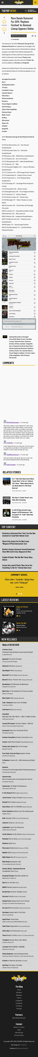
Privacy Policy (19, 1035)
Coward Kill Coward (8, 723)
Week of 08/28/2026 (10, 644)
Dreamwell (5, 730)
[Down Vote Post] (4, 29)
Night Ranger (6, 857)
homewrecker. (7, 776)
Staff (19, 1030)
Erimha (11, 344)
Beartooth (5, 675)
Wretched (12, 357)
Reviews (19, 992)
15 (35, 36)
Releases (19, 995)
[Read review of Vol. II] (8, 611)
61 (19, 630)
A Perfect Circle (7, 649)
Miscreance (6, 848)
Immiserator (6, 786)
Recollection (6, 892)
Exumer (4, 742)
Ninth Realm (6, 862)
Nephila (4, 852)
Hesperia (5, 767)
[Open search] (35, 2)
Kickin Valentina (7, 811)
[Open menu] (2, 2)
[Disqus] (19, 394)
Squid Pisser (6, 919)
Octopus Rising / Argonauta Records (13, 868)
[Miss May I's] (7, 500)
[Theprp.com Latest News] (19, 978)
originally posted (7, 60)
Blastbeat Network (22, 1048)
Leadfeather (6, 827)
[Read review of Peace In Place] (8, 628)
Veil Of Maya (24, 355)
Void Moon (5, 965)
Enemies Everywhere (9, 737)
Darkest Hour (19, 341)
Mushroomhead (14, 348)
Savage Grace (6, 901)
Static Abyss (6, 931)
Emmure (28, 341)
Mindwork (5, 843)
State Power (6, 926)
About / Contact (19, 1027)
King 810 (29, 344)
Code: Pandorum (7, 702)
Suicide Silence (27, 351)
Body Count (21, 339)
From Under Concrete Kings (11, 753)
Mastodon (5, 839)
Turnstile (5, 947)
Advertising (19, 1032)
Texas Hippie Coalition (17, 353)
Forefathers (23, 1045)
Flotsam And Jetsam (8, 746)
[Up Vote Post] (4, 21)
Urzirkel (4, 960)
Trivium (27, 353)
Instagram (19, 1000)
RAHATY (4, 887)
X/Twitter (19, 1006)
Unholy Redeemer (7, 954)
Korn (11, 346)
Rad (3, 882)
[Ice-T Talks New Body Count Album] (7, 481)
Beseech (5, 679)
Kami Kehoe (6, 807)
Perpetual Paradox (8, 876)
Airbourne (5, 666)
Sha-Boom (5, 912)
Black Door (5, 691)
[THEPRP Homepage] (19, 3)
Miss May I (29, 346)
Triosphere (5, 940)
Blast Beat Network (19, 1018)
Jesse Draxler (6, 797)
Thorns (4, 935)
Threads (19, 1008)
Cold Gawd (5, 709)
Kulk (3, 818)
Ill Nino (17, 344)
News (19, 990)
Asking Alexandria (15, 337)
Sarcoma (5, 896)
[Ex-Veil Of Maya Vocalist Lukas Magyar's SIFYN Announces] (7, 513)
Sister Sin (18, 351)
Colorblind (5, 714)
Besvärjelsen (6, 684)
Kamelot (5, 802)
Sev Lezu (5, 908)
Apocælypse (6, 670)
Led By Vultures (7, 834)
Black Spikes (6, 698)
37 (19, 616)
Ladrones (5, 823)
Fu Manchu (5, 760)
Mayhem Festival (19, 346)
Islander (23, 344)
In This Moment (7, 793)
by (15, 39)
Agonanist (5, 659)
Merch (19, 998)
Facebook (19, 1003)
